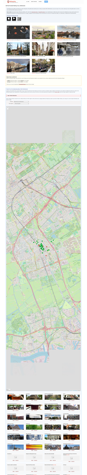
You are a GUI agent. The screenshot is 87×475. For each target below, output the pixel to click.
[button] (33, 242)
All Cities (27, 1)
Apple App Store (34, 12)
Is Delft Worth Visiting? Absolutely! (41, 73)
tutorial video (57, 92)
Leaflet (71, 390)
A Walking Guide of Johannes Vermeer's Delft (69, 40)
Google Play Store (42, 12)
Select (13, 400)
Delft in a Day (12, 73)
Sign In (46, 1)
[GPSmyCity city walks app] (12, 2)
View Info (17, 400)
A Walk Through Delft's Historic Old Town (43, 40)
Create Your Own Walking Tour (15, 40)
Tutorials (40, 1)
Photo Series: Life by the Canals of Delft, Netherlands (18, 56)
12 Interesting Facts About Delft (40, 56)
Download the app (22, 84)
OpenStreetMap (75, 390)
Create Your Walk (34, 1)
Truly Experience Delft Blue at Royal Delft (67, 56)
